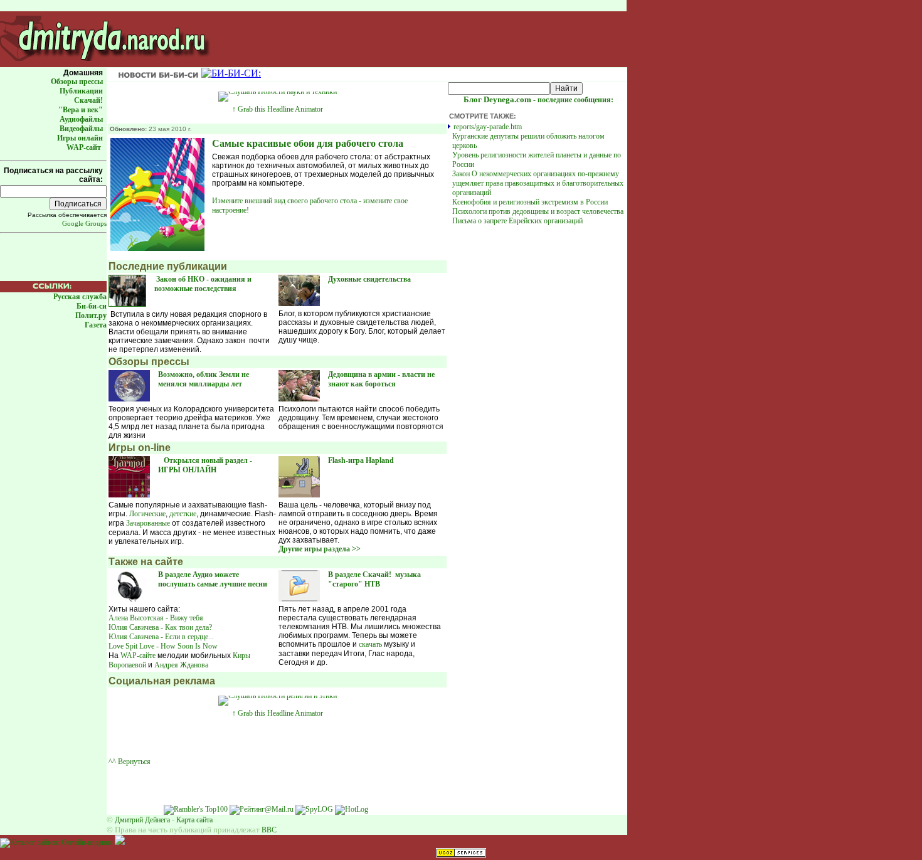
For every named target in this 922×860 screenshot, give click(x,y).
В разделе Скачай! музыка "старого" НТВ (374, 579)
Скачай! (88, 100)
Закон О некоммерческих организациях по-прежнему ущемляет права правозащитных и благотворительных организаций (537, 183)
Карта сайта (194, 819)
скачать (370, 644)
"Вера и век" (80, 109)
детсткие (182, 513)
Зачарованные (148, 523)
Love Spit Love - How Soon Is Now (163, 646)
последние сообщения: (538, 99)
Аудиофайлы (81, 119)
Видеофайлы (81, 128)
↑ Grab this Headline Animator (277, 109)
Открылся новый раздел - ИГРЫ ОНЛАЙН (205, 465)
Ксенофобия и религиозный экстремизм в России (530, 202)
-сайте (138, 655)
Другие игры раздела (319, 548)
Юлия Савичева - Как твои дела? (160, 627)
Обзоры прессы (77, 81)
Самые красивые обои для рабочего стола (307, 143)
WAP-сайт (83, 147)
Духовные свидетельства (370, 279)
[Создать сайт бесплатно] (461, 855)
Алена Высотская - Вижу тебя (156, 617)
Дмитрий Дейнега (142, 819)
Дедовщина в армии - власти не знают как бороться (381, 379)
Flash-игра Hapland (362, 460)
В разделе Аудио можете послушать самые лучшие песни (212, 579)
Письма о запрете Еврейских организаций (517, 220)
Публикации (81, 91)
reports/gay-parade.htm (487, 126)
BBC (269, 829)
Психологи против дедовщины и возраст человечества (537, 211)
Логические (147, 513)
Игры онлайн (80, 138)
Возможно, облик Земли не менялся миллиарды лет (203, 379)
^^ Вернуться (130, 761)
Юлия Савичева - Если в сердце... (161, 636)
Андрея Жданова (182, 665)
